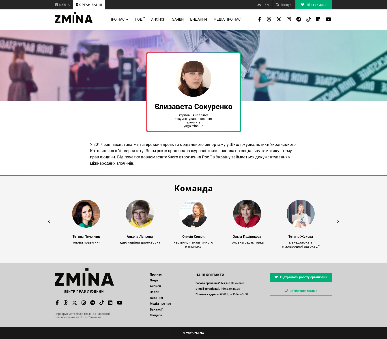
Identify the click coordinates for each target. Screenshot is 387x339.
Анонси (158, 19)
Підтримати (316, 4)
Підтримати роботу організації (303, 277)
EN (266, 4)
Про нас (117, 19)
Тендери (156, 315)
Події (140, 19)
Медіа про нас (227, 19)
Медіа (64, 4)
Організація (90, 4)
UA (259, 4)
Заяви (178, 19)
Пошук (286, 4)
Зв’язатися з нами (303, 291)
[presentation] (49, 221)
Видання (198, 19)
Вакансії (156, 309)
